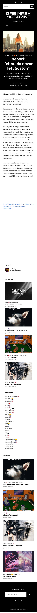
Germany (7, 55)
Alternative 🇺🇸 (9, 401)
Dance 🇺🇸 (7, 407)
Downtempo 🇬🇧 (9, 410)
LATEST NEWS (19, 55)
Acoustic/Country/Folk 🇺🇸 (12, 396)
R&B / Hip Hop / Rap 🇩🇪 (11, 439)
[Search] (32, 6)
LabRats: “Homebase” (11, 357)
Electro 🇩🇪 (8, 414)
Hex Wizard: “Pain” (9, 576)
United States (14, 302)
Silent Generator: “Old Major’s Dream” (16, 331)
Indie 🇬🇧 (7, 355)
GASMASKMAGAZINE (18, 83)
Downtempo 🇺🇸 (9, 412)
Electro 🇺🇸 (8, 418)
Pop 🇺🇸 (14, 382)
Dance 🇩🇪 (7, 403)
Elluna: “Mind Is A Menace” (13, 384)
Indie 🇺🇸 (7, 302)
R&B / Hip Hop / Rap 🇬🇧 (11, 441)
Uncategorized (27, 55)
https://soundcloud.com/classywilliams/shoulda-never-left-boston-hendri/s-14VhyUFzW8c (18, 206)
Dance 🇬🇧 (7, 405)
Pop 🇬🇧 (7, 435)
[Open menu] (7, 26)
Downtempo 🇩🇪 (9, 409)
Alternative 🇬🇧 (9, 400)
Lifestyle (7, 430)
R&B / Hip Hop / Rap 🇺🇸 (11, 443)
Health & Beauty (9, 421)
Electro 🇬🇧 (8, 416)
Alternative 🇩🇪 (9, 398)
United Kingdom (21, 355)
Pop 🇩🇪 (7, 434)
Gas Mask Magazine (18, 15)
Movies (7, 432)
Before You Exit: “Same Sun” (13, 304)
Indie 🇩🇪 (13, 55)
